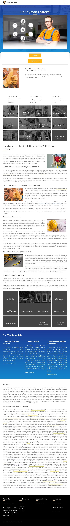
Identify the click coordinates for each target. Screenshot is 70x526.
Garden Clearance (27, 299)
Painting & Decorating (27, 113)
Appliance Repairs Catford (53, 424)
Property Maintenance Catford (36, 465)
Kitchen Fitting (43, 113)
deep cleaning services (57, 203)
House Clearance (59, 311)
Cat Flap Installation (59, 299)
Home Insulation (27, 311)
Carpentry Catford (62, 418)
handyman (42, 155)
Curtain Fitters (43, 299)
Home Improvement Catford (38, 409)
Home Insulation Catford (20, 487)
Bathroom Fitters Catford (13, 418)
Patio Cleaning (11, 323)
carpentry (43, 173)
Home (22, 504)
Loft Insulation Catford (44, 487)
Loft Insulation (43, 311)
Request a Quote (35, 61)
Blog (22, 508)
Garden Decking (43, 137)
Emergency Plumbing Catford (38, 418)
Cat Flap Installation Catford (56, 484)
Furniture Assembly (26, 137)
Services (22, 506)
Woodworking (27, 125)
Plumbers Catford (54, 470)
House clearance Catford (33, 487)
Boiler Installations (7, 426)
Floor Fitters (59, 125)
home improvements (8, 160)
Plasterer (10, 125)
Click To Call (35, 55)
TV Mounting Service (59, 323)
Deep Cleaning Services (59, 137)
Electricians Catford (32, 414)
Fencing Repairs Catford (27, 413)
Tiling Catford (6, 421)
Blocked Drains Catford (18, 464)
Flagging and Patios (43, 125)
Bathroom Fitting (59, 113)
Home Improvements (11, 311)
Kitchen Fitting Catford (58, 432)
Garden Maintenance (10, 299)
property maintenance (30, 158)
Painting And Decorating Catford (14, 459)
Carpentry (10, 113)
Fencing (10, 137)
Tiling (27, 323)
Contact (22, 511)
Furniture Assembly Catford (49, 480)
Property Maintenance (43, 323)
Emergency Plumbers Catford (20, 470)
